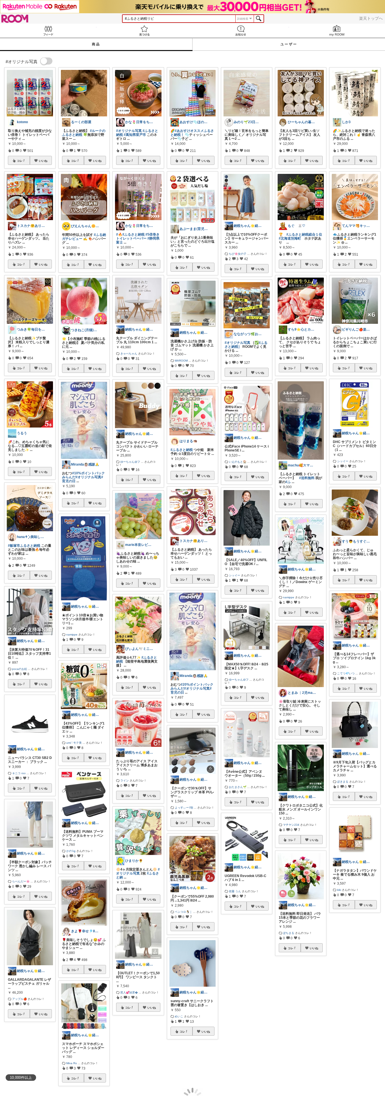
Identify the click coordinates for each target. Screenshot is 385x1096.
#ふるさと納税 (133, 234)
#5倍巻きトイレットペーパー (138, 236)
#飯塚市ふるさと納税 (24, 546)
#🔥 (119, 234)
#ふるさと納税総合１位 (304, 234)
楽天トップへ (371, 18)
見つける (144, 30)
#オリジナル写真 (88, 477)
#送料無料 (307, 478)
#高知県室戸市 (135, 135)
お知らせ (241, 30)
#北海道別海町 (290, 238)
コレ (20, 160)
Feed (48, 30)
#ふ (288, 482)
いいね (43, 160)
